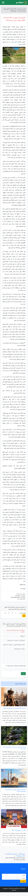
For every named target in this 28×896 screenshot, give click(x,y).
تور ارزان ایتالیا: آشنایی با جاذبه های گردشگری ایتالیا (14, 708)
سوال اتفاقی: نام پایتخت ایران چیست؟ (16, 666)
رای (24, 616)
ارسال (23, 674)
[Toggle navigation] (3, 2)
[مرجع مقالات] (21, 2)
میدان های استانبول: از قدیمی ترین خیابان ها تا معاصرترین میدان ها (15, 790)
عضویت (23, 881)
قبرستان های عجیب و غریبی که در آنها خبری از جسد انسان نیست (14, 748)
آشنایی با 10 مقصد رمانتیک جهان (19, 830)
